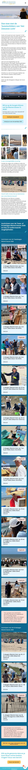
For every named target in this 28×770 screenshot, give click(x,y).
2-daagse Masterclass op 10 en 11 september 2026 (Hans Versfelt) (13, 601)
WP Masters (14, 769)
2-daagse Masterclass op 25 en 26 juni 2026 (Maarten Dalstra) (13, 418)
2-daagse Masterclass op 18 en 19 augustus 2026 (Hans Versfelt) (13, 510)
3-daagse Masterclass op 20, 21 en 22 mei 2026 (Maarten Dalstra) (14, 655)
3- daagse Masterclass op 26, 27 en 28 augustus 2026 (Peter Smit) (13, 716)
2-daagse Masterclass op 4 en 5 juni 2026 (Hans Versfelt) (13, 358)
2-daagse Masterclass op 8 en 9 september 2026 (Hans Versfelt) (13, 571)
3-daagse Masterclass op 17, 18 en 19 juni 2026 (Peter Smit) (14, 685)
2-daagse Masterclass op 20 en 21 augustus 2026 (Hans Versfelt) (13, 540)
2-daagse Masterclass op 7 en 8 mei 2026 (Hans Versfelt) (13, 297)
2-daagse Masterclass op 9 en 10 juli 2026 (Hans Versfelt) (13, 479)
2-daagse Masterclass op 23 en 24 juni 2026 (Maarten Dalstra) (13, 388)
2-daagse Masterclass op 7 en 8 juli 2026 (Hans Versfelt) (13, 449)
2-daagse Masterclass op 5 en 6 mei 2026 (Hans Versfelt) (13, 266)
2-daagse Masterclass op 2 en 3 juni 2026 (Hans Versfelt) (13, 327)
